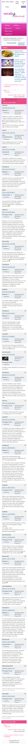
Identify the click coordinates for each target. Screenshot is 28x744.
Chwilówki (7, 86)
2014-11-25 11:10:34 (8, 559)
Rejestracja (8, 31)
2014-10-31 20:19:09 (8, 419)
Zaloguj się (23, 2)
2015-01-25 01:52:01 (8, 696)
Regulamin (8, 28)
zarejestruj (20, 95)
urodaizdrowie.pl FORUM (10, 85)
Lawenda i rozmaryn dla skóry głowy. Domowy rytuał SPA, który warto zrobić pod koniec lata (20, 63)
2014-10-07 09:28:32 (8, 212)
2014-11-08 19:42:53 (8, 487)
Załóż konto (17, 2)
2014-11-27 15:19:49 (8, 589)
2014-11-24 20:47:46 (8, 537)
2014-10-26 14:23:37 (8, 313)
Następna (7, 92)
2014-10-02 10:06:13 (8, 192)
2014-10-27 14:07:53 (8, 354)
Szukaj (18, 28)
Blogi (7, 1)
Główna (16, 25)
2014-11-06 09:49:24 (8, 448)
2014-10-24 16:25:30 (8, 267)
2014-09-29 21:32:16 (8, 108)
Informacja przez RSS (11, 100)
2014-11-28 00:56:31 (8, 610)
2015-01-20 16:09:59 (8, 642)
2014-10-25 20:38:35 (8, 292)
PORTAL (7, 25)
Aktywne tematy (11, 43)
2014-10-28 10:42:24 (8, 403)
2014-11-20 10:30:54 (8, 514)
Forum (3, 1)
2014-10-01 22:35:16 (8, 169)
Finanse (21, 85)
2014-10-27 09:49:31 (8, 336)
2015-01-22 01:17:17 (8, 668)
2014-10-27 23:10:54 (8, 375)
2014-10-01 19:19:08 (8, 149)
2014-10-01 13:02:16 (8, 133)
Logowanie (8, 34)
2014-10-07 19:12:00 (8, 244)
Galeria (12, 1)
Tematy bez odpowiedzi (21, 43)
